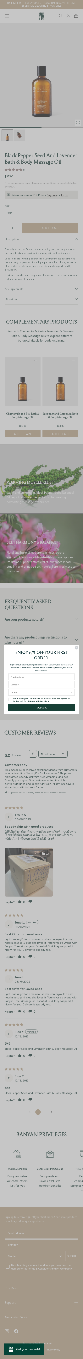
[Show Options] (71, 692)
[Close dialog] (76, 647)
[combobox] (40, 692)
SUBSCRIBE (41, 707)
